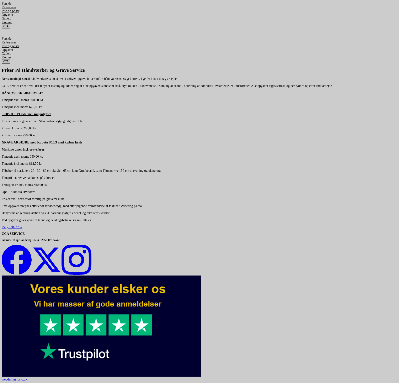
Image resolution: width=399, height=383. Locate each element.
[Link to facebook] (17, 273)
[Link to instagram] (76, 273)
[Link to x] (47, 273)
